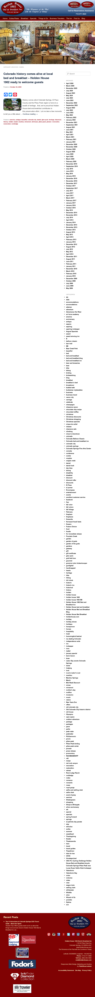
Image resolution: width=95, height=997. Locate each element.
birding (68, 373)
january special (71, 653)
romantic (69, 783)
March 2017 (70, 198)
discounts (69, 483)
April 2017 (69, 195)
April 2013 (69, 237)
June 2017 (69, 193)
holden (11, 122)
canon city (70, 397)
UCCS (68, 856)
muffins (69, 692)
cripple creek (70, 460)
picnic (68, 739)
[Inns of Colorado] (22, 952)
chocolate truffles (72, 412)
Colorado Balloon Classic (75, 439)
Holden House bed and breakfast (77, 607)
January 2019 (71, 176)
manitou (21, 122)
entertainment (71, 492)
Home (5, 18)
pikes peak (42, 122)
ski (67, 809)
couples (69, 458)
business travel (71, 395)
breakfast (69, 380)
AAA (67, 299)
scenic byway (71, 795)
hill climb (69, 580)
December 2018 (71, 178)
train (67, 843)
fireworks (69, 519)
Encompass (70, 490)
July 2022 (69, 110)
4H (67, 297)
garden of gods (71, 541)
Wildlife (69, 892)
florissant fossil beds (73, 522)
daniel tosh (70, 465)
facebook (69, 499)
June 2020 (69, 154)
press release (71, 751)
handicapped (70, 568)
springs (69, 819)
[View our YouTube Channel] (83, 934)
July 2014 (69, 217)
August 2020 (70, 151)
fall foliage (70, 509)
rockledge (14, 124)
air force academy (72, 314)
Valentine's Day (71, 873)
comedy (69, 451)
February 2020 (71, 161)
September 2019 (72, 166)
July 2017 (69, 190)
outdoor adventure (72, 719)
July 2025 (69, 90)
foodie (68, 531)
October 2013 (71, 230)
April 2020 (69, 156)
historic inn (70, 585)
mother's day (70, 690)
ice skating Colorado (73, 639)
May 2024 (69, 95)
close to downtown (73, 434)
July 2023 (69, 98)
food (67, 529)
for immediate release (74, 534)
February (69, 512)
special (68, 812)
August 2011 (70, 259)
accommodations (72, 302)
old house (35, 122)
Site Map (78, 970)
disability (69, 473)
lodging (69, 668)
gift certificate (71, 553)
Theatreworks (71, 841)
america (12, 120)
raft (67, 758)
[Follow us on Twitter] (68, 934)
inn (67, 643)
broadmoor (70, 385)
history (5, 122)
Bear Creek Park (72, 348)
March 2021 (70, 137)
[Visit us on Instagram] (53, 934)
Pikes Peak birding (73, 743)
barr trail (69, 343)
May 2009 (69, 288)
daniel (39, 120)
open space (70, 717)
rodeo (68, 778)
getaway (69, 548)
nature (68, 700)
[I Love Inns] (28, 940)
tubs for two (70, 853)
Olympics (69, 714)
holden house (71, 595)
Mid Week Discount (73, 683)
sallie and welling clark (74, 790)
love (67, 670)
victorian (69, 878)
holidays (69, 624)
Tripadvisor (70, 851)
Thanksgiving (71, 836)
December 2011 (71, 256)
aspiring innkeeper (73, 329)
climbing (69, 431)
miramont (28, 122)
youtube (69, 900)
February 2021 (71, 139)
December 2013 (71, 225)
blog (67, 378)
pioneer (49, 122)
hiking (68, 578)
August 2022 (70, 108)
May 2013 (69, 234)
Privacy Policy (87, 970)
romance (69, 780)
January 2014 (71, 222)
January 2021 (71, 142)
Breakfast (24, 18)
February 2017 (71, 200)
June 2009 (69, 286)
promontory (70, 753)
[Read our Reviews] (63, 934)
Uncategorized (71, 858)
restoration (7, 124)
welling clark (70, 887)
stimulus (69, 826)
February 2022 (71, 117)
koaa (68, 658)
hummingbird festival (74, 636)
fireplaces (69, 517)
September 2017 (72, 188)
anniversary (70, 319)
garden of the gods (73, 543)
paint (68, 726)
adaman (69, 307)
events (68, 495)
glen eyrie (45, 120)
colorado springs (72, 446)
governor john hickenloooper (76, 563)
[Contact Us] (73, 934)
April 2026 (69, 83)
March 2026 (70, 86)
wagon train (70, 885)
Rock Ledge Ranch (73, 773)
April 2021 (69, 134)
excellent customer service (75, 497)
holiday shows (71, 622)
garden (68, 539)
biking (68, 370)
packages (69, 724)
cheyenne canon (72, 407)
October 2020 (71, 149)
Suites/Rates (14, 18)
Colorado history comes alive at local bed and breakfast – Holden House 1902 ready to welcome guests (28, 78)
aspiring (69, 326)
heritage (51, 120)
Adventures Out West (73, 312)
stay (67, 824)
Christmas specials (73, 421)
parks (68, 729)
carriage (69, 399)
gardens (69, 546)
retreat (68, 770)
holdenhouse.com (72, 617)
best (67, 365)
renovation (55, 122)
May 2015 (69, 210)
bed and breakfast (72, 356)
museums (69, 695)
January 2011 (71, 266)
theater (68, 839)
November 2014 (71, 215)
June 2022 (69, 112)
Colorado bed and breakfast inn (77, 441)
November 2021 (71, 122)
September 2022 (72, 105)
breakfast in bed (72, 382)
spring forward (71, 817)
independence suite (73, 641)
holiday (68, 619)
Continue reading (30, 114)
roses (68, 785)
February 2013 (71, 239)
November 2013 (71, 227)
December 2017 (71, 183)
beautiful (24, 120)
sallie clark (70, 792)
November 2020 (71, 147)
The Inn (69, 18)
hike (67, 575)
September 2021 (72, 125)
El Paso (69, 485)
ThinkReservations (85, 966)
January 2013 (71, 242)
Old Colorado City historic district (78, 709)
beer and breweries (73, 363)
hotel (68, 634)
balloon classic (71, 341)
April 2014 (69, 220)
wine (68, 895)
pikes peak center (72, 746)
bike (67, 368)
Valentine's (70, 870)
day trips (69, 468)
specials (69, 814)
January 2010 (71, 276)
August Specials (72, 331)
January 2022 (71, 120)
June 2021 (69, 130)
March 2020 (70, 159)
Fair (67, 502)
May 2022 (69, 115)
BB (67, 346)
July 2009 (69, 283)
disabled (69, 475)
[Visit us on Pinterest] (48, 934)
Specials (33, 18)
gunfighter (70, 565)
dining (68, 470)
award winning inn (72, 336)
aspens (68, 324)
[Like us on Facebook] (58, 934)
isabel (16, 122)
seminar (69, 797)
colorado (69, 436)
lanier (68, 665)
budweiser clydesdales (74, 390)
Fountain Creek (71, 536)
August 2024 (70, 93)
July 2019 (69, 169)
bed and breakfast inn (74, 360)
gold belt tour (71, 558)
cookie (68, 456)
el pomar (69, 487)
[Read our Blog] (78, 934)
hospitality (70, 631)
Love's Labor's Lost (73, 673)
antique (18, 120)
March (68, 680)
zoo (67, 904)
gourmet (69, 561)
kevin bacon (70, 656)
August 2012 (70, 247)
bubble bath (70, 387)
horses (68, 629)
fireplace (69, 514)
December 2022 (71, 103)
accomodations (71, 304)
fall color (69, 504)
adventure (69, 309)
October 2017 (71, 186)
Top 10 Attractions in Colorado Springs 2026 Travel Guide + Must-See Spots (22, 922)
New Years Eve (71, 702)
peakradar (69, 734)
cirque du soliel (71, 424)
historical (58, 120)
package (69, 722)
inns (67, 648)
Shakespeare (70, 800)
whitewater (70, 890)
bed (67, 353)
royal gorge (70, 787)
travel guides (70, 848)
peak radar (70, 731)
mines (68, 685)
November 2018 (71, 181)
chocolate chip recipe (74, 409)
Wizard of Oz (70, 897)
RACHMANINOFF (72, 756)
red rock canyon (72, 763)
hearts (68, 570)
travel (68, 846)
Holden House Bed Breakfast (76, 614)
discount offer (71, 480)
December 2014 (71, 212)
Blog (83, 18)
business (69, 392)
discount (69, 478)
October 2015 (71, 208)
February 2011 (71, 264)
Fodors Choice (71, 526)
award (68, 334)
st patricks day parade (74, 822)
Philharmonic (71, 736)
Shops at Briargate (72, 804)
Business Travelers (57, 18)
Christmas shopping (73, 419)
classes (68, 426)
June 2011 (69, 261)
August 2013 (70, 232)
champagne (70, 404)
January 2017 (71, 203)
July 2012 (69, 249)
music (68, 697)
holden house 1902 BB (74, 600)
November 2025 (71, 88)
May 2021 (69, 132)
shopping (69, 802)
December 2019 (71, 164)
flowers (68, 524)
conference (70, 453)
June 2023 (69, 100)
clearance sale (71, 429)
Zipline (68, 902)
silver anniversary (72, 807)
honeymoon (70, 626)
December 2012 (71, 244)
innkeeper (69, 646)
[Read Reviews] (89, 934)
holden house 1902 (73, 597)
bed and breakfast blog (74, 358)
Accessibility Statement (66, 970)
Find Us (77, 18)
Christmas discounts (73, 417)
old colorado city (72, 707)
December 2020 (71, 144)
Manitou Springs (72, 678)
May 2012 (69, 251)
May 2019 (69, 173)
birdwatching (71, 375)
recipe (68, 761)
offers (68, 704)
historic (69, 583)
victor (68, 875)
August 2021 (70, 127)
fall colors (69, 507)
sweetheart (70, 834)
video (68, 880)
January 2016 (71, 205)
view (67, 883)
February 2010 (71, 273)
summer (69, 831)
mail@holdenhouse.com (84, 960)
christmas (69, 414)
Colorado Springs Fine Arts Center (78, 448)
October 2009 (71, 281)
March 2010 (70, 271)
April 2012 (69, 254)
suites (68, 829)
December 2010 (71, 269)
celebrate (69, 402)
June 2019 (69, 171)
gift (67, 551)
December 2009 (71, 278)
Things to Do (43, 18)
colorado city (32, 120)
